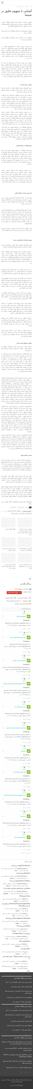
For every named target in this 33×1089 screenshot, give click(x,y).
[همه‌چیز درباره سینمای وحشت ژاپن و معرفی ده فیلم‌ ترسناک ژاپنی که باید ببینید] (25, 522)
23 (17, 926)
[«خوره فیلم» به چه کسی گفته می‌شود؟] (8, 542)
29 (20, 896)
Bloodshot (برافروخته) (24, 873)
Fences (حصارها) (25, 896)
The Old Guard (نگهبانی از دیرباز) (21, 865)
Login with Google (13, 592)
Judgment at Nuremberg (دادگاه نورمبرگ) (19, 918)
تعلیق (27, 507)
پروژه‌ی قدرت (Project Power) (22, 933)
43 (6, 918)
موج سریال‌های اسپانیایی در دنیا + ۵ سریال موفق (19, 1067)
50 (20, 941)
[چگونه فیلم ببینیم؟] (8, 522)
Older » (28, 971)
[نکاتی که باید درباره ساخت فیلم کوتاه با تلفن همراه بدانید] (8, 558)
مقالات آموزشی (13, 507)
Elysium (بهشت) (26, 941)
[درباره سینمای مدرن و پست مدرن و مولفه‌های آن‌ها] (25, 558)
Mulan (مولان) (26, 948)
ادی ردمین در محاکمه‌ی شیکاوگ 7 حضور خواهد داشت (16, 956)
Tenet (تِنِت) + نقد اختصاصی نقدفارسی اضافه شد (17, 888)
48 (19, 905)
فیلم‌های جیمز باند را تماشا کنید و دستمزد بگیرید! (19, 997)
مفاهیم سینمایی (21, 507)
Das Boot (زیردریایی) (24, 926)
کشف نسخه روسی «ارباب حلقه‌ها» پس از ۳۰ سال (19, 982)
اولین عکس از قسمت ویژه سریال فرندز (21, 986)
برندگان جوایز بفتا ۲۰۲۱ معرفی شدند (22, 1001)
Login (20, 589)
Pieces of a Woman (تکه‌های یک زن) (20, 881)
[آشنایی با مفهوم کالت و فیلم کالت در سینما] (25, 542)
